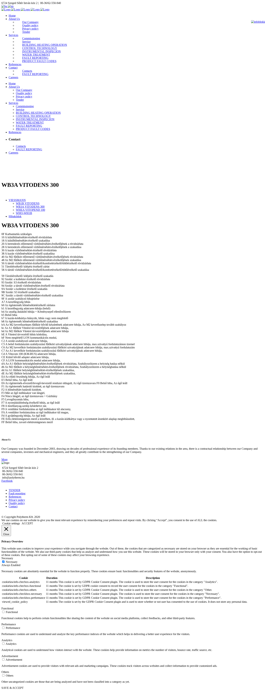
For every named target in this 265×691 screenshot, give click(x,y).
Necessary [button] (7, 558)
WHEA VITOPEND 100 (30, 209)
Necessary (11, 561)
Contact (13, 506)
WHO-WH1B (24, 213)
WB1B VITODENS (27, 203)
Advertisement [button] (9, 656)
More (4, 459)
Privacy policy (17, 499)
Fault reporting (17, 493)
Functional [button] (7, 608)
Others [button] (5, 671)
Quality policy (17, 503)
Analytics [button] (6, 640)
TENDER (14, 490)
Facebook (7, 480)
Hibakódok (15, 216)
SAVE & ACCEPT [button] (12, 687)
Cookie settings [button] (11, 523)
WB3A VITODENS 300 (30, 206)
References (15, 496)
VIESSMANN (17, 200)
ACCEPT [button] (27, 523)
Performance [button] (8, 624)
